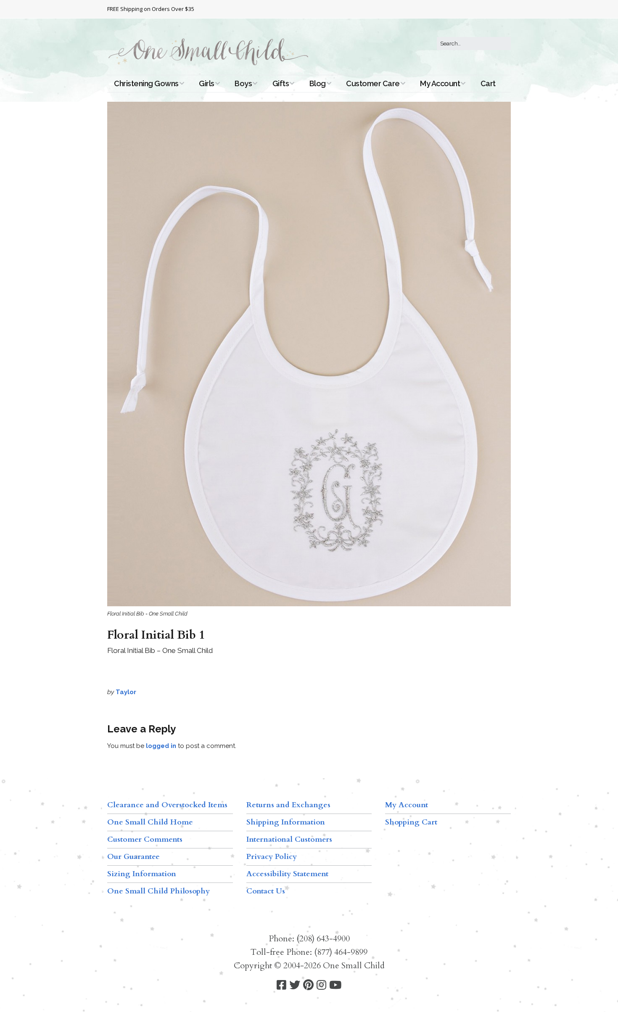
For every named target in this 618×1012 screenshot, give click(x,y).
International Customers (289, 839)
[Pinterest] (308, 985)
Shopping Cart (411, 822)
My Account (440, 83)
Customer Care (373, 83)
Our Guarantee (133, 856)
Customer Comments (144, 839)
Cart (488, 83)
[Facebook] (281, 985)
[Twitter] (294, 985)
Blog (317, 83)
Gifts (280, 83)
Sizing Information (141, 874)
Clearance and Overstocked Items (167, 805)
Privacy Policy (271, 856)
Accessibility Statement (287, 874)
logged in (161, 746)
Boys (243, 83)
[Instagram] (321, 985)
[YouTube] (335, 985)
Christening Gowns (146, 83)
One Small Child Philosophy (158, 891)
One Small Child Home (150, 822)
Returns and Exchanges (288, 805)
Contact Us (265, 891)
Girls (206, 83)
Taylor (126, 692)
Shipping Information (285, 822)
